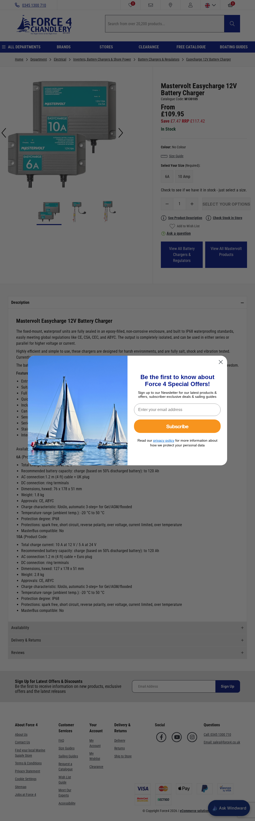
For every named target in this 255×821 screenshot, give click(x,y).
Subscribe (177, 426)
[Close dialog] (220, 362)
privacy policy (163, 440)
